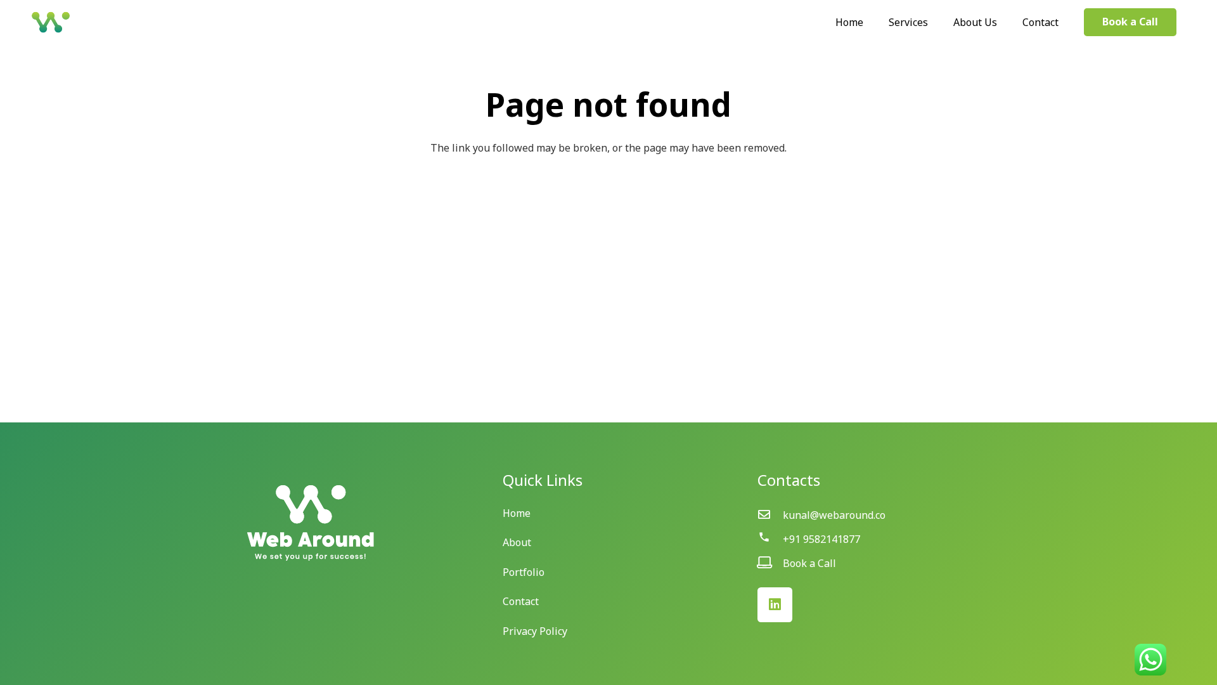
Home (517, 513)
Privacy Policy (535, 631)
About (517, 542)
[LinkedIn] (774, 604)
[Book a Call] (770, 563)
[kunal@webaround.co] (770, 515)
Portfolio (523, 572)
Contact (521, 601)
